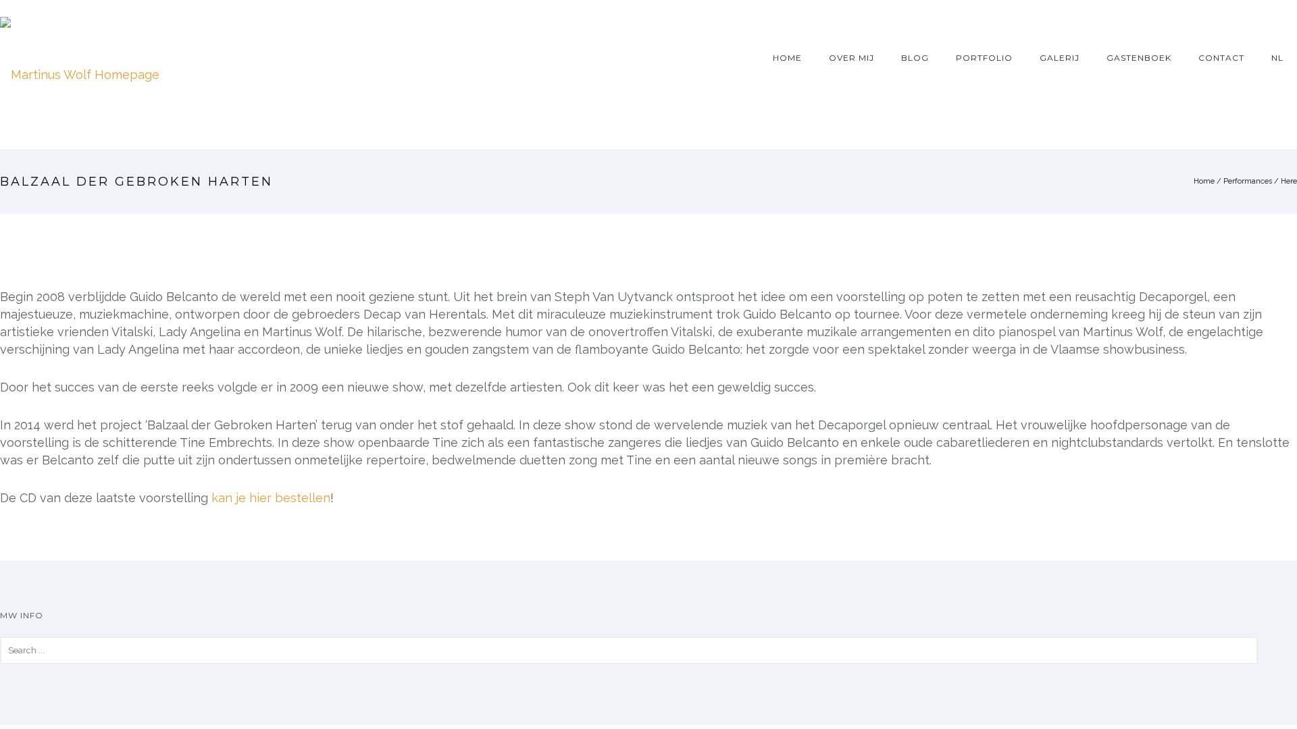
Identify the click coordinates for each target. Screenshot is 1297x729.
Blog (915, 58)
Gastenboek (1139, 58)
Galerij (1059, 58)
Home (787, 58)
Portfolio (984, 58)
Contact (1221, 58)
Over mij (851, 58)
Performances (1247, 181)
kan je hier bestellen (270, 498)
